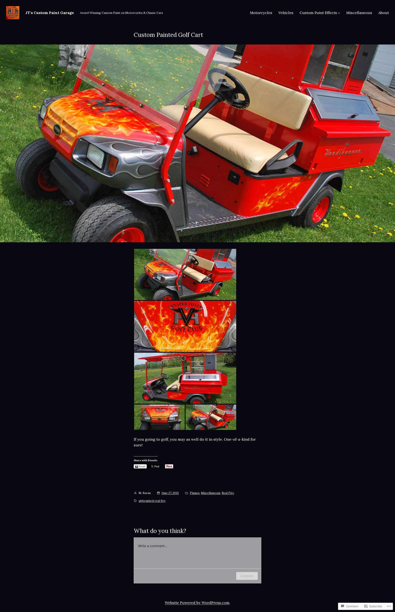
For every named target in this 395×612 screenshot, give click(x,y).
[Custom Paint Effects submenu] (339, 13)
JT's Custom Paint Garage (50, 12)
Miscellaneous (210, 493)
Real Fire (228, 493)
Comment (246, 576)
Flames (195, 493)
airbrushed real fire (152, 501)
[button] (185, 274)
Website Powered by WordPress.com (197, 602)
